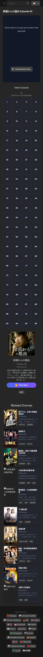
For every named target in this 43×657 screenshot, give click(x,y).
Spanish (31, 637)
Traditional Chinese (16, 646)
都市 (21, 392)
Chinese (11, 616)
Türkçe (31, 646)
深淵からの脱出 (21, 360)
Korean (11, 629)
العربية (16, 650)
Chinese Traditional (12, 620)
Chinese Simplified (27, 616)
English (35, 620)
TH (15, 642)
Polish (32, 629)
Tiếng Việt (25, 642)
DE (25, 620)
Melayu (22, 629)
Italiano (32, 624)
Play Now (21, 385)
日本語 (26, 650)
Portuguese (16, 633)
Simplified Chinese (16, 637)
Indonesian (19, 624)
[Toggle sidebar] (4, 3)
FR (9, 624)
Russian (28, 633)
